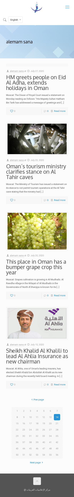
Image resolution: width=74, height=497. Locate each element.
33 (43, 436)
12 (43, 417)
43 (17, 448)
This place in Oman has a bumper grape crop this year (36, 267)
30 (23, 436)
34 (50, 436)
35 (57, 436)
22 (17, 429)
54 (43, 454)
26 (43, 429)
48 (50, 448)
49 (57, 448)
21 (57, 423)
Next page (35, 462)
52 (30, 454)
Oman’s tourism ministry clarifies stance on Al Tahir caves (36, 171)
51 (23, 454)
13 (50, 417)
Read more (59, 111)
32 (37, 436)
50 (17, 454)
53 (37, 454)
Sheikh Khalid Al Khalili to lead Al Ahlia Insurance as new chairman (37, 356)
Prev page (39, 399)
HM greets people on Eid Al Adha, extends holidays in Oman (36, 82)
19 (43, 423)
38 (30, 442)
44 (23, 448)
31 (30, 436)
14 (57, 417)
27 (50, 429)
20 (50, 423)
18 (37, 423)
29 (17, 436)
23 (23, 429)
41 (50, 442)
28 (57, 429)
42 (57, 442)
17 (30, 423)
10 (30, 417)
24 (30, 429)
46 (37, 448)
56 (57, 454)
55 (50, 454)
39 (37, 442)
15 (17, 423)
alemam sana (17, 71)
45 (30, 448)
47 (43, 448)
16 (23, 423)
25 (37, 429)
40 (43, 442)
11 (37, 417)
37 (23, 442)
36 (17, 442)
